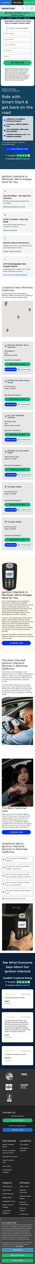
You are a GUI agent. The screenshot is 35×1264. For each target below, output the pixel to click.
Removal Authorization (24, 1203)
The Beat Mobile (14, 487)
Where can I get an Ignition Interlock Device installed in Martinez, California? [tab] (18, 876)
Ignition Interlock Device (8, 1146)
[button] (29, 310)
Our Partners (24, 1214)
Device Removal (8, 1194)
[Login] (23, 8)
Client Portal (7, 1190)
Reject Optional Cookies (17, 1255)
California (18, 18)
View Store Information (12, 360)
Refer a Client (24, 1186)
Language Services (9, 1201)
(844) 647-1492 (12, 369)
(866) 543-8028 (12, 440)
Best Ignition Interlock (10, 1156)
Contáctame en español (19, 28)
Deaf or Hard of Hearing (8, 1206)
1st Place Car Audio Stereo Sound (18, 381)
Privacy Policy (19, 1246)
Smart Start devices (12, 251)
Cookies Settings (17, 1250)
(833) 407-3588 (12, 404)
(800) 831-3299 (29, 2)
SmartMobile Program (7, 1171)
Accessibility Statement (7, 1212)
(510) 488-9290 (12, 475)
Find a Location (10, 230)
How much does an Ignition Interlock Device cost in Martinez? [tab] (17, 884)
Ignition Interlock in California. (16, 614)
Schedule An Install (18, 364)
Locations (5, 2)
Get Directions (25, 369)
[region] (17, 1240)
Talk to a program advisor (15, 275)
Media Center (7, 1197)
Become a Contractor (23, 1191)
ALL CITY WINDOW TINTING (15, 417)
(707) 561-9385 (12, 510)
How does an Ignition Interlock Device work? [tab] (18, 892)
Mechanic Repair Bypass (25, 1197)
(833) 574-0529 (17, 1120)
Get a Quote (7, 1166)
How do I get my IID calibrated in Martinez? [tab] (16, 859)
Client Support (17, 2)
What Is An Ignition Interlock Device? (9, 1152)
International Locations (24, 1149)
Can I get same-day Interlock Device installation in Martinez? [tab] (17, 868)
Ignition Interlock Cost (8, 1161)
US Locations (24, 1144)
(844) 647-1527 (12, 545)
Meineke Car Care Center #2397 (18, 452)
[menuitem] (23, 8)
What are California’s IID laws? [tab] (15, 899)
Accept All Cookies (17, 1260)
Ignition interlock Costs (14, 207)
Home (2, 18)
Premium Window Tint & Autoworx (17, 346)
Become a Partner (23, 1209)
